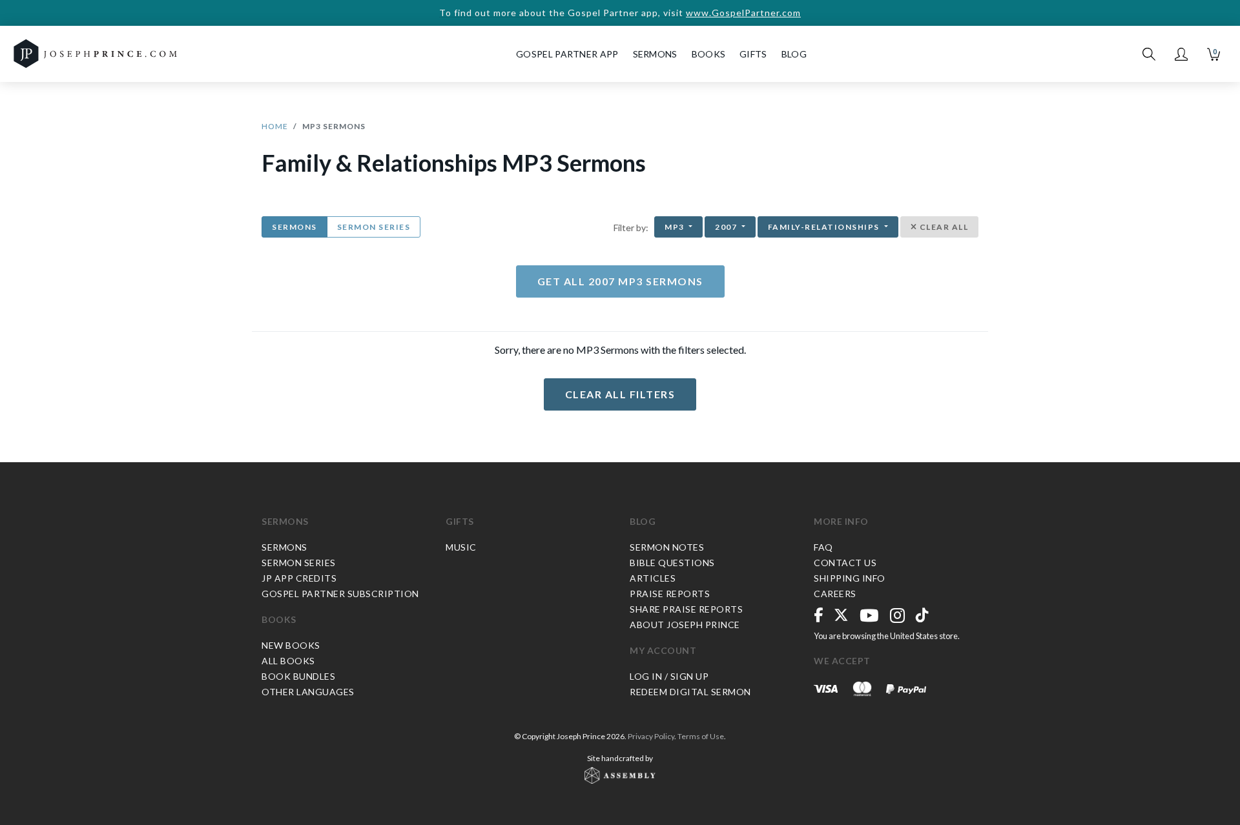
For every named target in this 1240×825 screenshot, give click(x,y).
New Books (291, 645)
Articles (653, 578)
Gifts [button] (753, 53)
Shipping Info (849, 578)
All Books (288, 660)
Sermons (294, 227)
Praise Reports (670, 593)
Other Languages (308, 691)
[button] (1181, 54)
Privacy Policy (651, 736)
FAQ (823, 547)
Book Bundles (298, 676)
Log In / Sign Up (669, 676)
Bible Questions (672, 562)
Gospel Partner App (567, 53)
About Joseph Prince (685, 624)
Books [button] (709, 53)
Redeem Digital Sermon (690, 691)
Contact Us (845, 562)
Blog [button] (794, 53)
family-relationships (825, 227)
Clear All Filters (620, 394)
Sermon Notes (667, 547)
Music (461, 547)
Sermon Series (374, 227)
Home (275, 126)
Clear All (942, 227)
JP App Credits (299, 578)
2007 (727, 227)
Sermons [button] (655, 53)
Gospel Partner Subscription (340, 593)
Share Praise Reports (686, 609)
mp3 (676, 227)
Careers (835, 593)
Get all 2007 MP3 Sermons (620, 281)
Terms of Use (700, 736)
